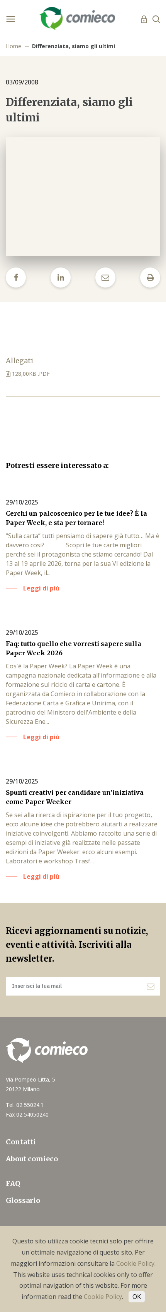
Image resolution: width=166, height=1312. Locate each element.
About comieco (32, 1158)
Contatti (21, 1141)
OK (136, 1296)
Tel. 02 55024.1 (25, 1104)
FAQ (13, 1183)
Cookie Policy (135, 1263)
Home (13, 46)
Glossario (23, 1200)
